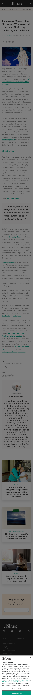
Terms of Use (14, 680)
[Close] (31, 658)
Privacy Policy (24, 680)
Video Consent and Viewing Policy (11, 681)
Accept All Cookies (16, 693)
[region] (16, 675)
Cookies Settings (16, 688)
